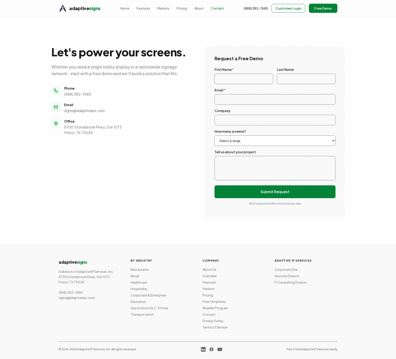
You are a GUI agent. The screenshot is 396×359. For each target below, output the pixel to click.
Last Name (285, 69)
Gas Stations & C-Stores (149, 308)
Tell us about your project (235, 152)
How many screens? (230, 131)
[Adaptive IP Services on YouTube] (219, 349)
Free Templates (214, 301)
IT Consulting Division (291, 282)
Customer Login (288, 8)
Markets (163, 8)
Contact (217, 8)
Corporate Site (286, 269)
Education (138, 301)
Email (220, 90)
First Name (224, 69)
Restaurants (140, 269)
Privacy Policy (213, 321)
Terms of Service (215, 327)
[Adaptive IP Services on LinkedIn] (203, 349)
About (199, 8)
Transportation (142, 314)
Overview (210, 276)
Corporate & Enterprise (148, 295)
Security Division (287, 276)
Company (222, 111)
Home (124, 8)
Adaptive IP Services (315, 349)
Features (143, 8)
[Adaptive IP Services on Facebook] (211, 349)
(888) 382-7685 (256, 8)
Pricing (182, 8)
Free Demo (323, 8)
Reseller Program (215, 308)
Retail (135, 276)
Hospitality (139, 289)
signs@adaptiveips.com (84, 110)
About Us (209, 269)
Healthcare (139, 282)
